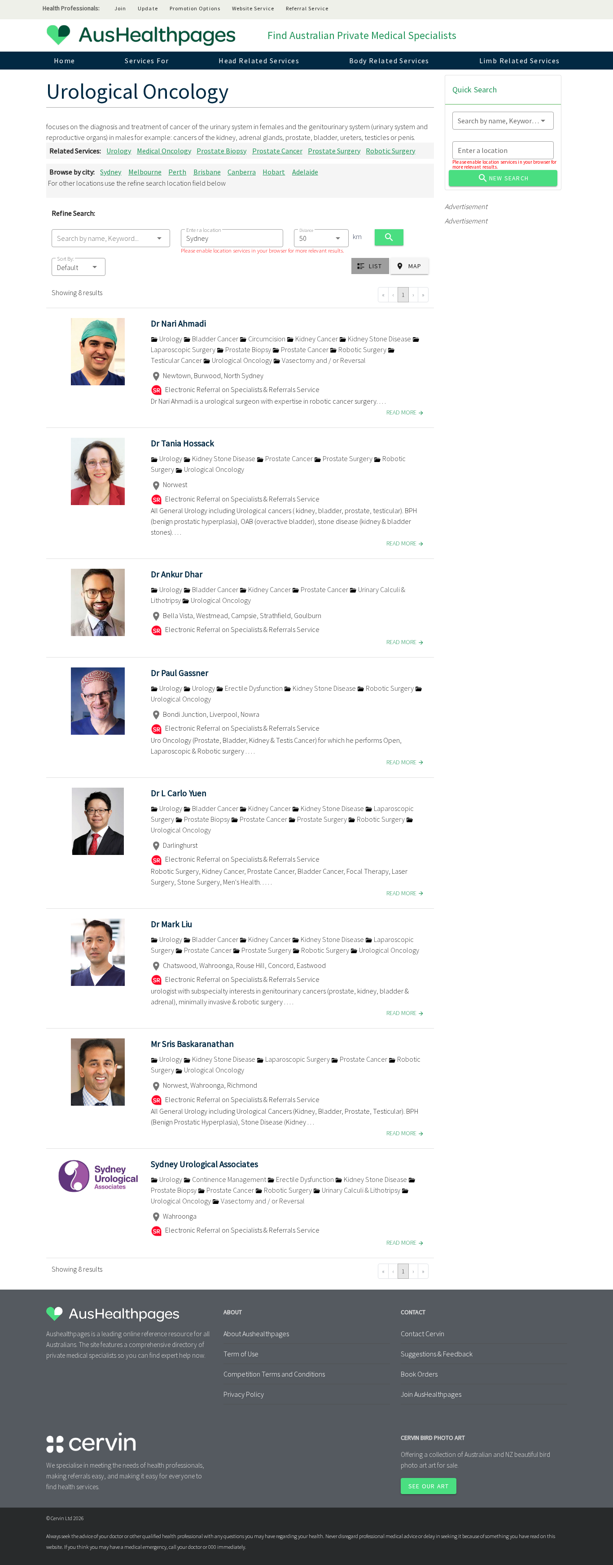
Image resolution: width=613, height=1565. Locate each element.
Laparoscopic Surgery (297, 1059)
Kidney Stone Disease (379, 338)
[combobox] (111, 238)
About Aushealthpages (256, 1333)
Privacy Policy (243, 1394)
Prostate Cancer (277, 150)
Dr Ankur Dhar (176, 574)
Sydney (110, 171)
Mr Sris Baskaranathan (192, 1043)
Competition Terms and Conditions (274, 1373)
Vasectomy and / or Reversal (323, 360)
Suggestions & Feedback (437, 1353)
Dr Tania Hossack (182, 443)
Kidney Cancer (316, 338)
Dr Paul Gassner (179, 672)
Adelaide (305, 171)
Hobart (274, 171)
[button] (78, 267)
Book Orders (419, 1373)
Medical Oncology (164, 150)
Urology (118, 150)
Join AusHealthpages (431, 1394)
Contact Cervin (422, 1333)
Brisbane (207, 171)
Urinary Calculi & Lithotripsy (361, 1190)
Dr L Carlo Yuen (178, 793)
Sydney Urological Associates (204, 1164)
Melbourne (145, 171)
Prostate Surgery (334, 150)
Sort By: (65, 258)
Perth (177, 171)
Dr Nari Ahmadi (178, 323)
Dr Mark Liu (171, 924)
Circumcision (267, 338)
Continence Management (229, 1179)
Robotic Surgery (390, 150)
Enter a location (203, 230)
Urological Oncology (241, 360)
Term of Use (240, 1353)
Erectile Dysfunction (253, 688)
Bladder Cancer (215, 338)
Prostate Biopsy (221, 150)
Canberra (242, 171)
